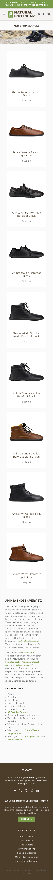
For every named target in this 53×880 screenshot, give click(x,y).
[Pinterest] (32, 790)
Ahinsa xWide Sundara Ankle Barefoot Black (26, 335)
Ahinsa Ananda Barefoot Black (26, 94)
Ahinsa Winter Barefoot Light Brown (26, 576)
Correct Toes (28, 652)
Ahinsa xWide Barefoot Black (26, 274)
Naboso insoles (23, 665)
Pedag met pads (33, 736)
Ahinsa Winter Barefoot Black (26, 515)
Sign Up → (26, 819)
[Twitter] (20, 790)
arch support (29, 641)
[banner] (21, 14)
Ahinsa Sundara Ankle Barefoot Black (26, 395)
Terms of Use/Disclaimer (26, 861)
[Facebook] (15, 790)
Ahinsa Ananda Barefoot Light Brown (26, 154)
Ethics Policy (26, 836)
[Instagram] (26, 790)
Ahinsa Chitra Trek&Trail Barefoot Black (26, 214)
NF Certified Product (17, 712)
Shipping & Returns (26, 853)
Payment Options (26, 849)
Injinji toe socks (12, 662)
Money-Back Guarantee (26, 857)
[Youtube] (37, 790)
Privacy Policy (26, 841)
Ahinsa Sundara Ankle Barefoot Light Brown (26, 455)
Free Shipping (26, 845)
